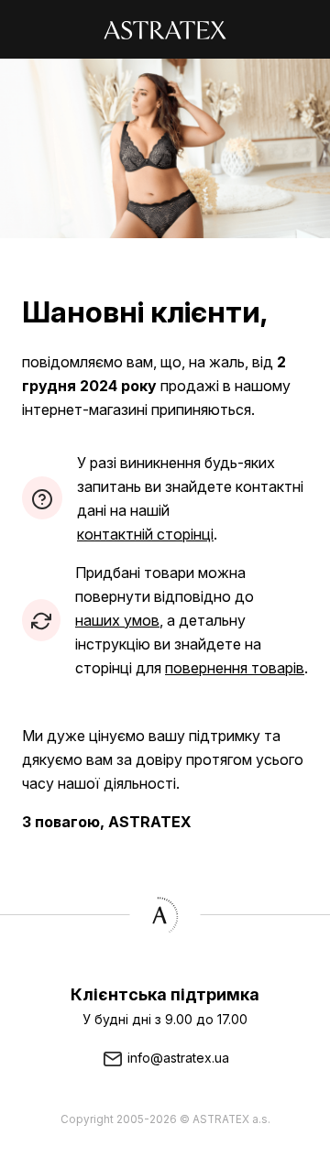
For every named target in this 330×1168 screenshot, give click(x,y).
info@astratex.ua (176, 1057)
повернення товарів (234, 668)
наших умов (117, 620)
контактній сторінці (145, 534)
